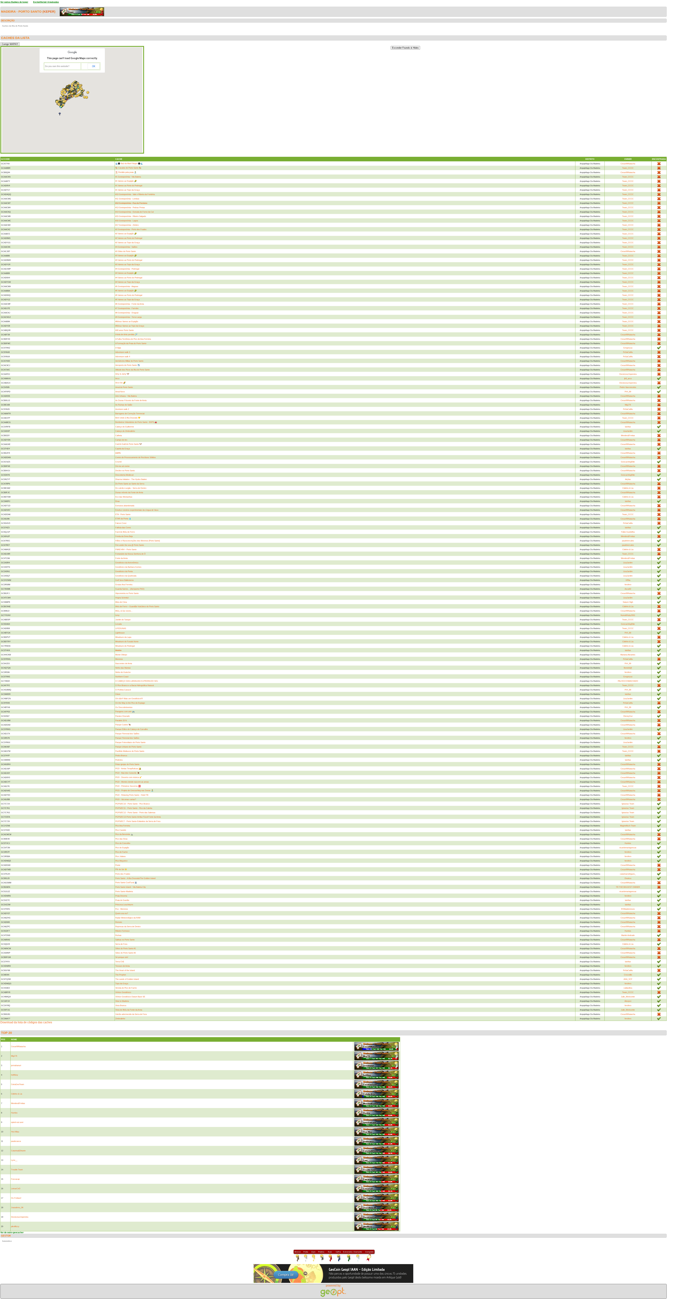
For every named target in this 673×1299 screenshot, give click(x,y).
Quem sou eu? (121, 913)
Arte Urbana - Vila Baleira (126, 396)
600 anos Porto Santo (124, 330)
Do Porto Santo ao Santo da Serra (129, 484)
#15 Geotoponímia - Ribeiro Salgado (130, 216)
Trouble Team (17, 1170)
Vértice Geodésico (123, 992)
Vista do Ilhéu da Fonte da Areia (128, 1010)
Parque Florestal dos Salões (127, 734)
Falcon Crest (120, 523)
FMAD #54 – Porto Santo (126, 549)
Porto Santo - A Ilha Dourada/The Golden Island (135, 878)
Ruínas (118, 935)
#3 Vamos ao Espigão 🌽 (126, 255)
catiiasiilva (628, 988)
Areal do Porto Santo (124, 387)
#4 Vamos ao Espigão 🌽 (126, 273)
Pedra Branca (121, 755)
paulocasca (16, 1141)
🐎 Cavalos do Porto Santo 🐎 (128, 168)
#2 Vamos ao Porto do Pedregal (128, 238)
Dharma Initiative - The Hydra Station (131, 479)
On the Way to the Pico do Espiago (130, 703)
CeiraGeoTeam (17, 1084)
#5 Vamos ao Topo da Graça (127, 299)
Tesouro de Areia (122, 966)
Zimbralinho (120, 1019)
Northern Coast (121, 677)
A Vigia (118, 348)
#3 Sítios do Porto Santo (125, 251)
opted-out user (17, 1122)
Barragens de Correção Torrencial (129, 413)
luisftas (628, 427)
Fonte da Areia (121, 558)
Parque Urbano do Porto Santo (128, 747)
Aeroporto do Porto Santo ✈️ (127, 365)
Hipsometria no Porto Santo (127, 593)
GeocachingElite (628, 462)
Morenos (119, 659)
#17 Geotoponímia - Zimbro (127, 225)
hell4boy (14, 1075)
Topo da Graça (121, 983)
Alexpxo (627, 1001)
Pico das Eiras (121, 839)
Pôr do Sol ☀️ (121, 869)
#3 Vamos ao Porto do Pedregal (128, 260)
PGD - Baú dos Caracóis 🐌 (127, 773)
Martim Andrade (628, 935)
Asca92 (628, 589)
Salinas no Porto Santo (125, 940)
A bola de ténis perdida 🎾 (126, 334)
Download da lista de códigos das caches (26, 1022)
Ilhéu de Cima (121, 602)
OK (93, 66)
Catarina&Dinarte (18, 1151)
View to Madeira (122, 1001)
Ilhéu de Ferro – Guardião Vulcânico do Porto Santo (137, 606)
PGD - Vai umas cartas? (125, 799)
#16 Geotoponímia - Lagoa (126, 221)
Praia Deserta (121, 896)
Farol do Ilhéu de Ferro (125, 532)
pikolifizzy (15, 1226)
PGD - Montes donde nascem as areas (132, 782)
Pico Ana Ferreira (122, 826)
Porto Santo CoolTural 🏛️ (126, 882)
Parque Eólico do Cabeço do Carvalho (131, 729)
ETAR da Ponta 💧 (123, 519)
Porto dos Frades (122, 874)
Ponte (117, 865)
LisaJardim (628, 431)
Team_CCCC (628, 168)
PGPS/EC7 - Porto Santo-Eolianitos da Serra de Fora (137, 821)
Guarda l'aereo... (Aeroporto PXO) (129, 589)
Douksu (628, 878)
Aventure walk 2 (122, 409)
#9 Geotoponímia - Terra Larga (128, 317)
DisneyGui (627, 716)
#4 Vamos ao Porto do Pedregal (128, 278)
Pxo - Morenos (121, 909)
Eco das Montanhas (123, 497)
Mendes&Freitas (628, 435)
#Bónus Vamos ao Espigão (126, 321)
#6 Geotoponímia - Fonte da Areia (129, 304)
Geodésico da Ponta (124, 571)
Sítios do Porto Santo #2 (125, 953)
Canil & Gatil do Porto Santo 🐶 (128, 444)
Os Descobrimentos (123, 707)
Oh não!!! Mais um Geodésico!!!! (129, 698)
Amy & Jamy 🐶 (122, 374)
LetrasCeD (15, 1188)
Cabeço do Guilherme (124, 427)
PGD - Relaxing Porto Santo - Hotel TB (131, 795)
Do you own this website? (57, 66)
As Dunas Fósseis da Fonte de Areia (131, 400)
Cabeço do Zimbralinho (125, 431)
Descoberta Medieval (124, 475)
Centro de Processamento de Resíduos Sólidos (135, 457)
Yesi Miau (15, 1132)
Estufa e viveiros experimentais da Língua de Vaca (136, 510)
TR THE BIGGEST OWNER (628, 887)
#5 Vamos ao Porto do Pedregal (128, 295)
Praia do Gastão (122, 900)
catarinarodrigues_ (628, 874)
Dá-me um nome (122, 466)
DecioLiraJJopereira (628, 374)
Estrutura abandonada (124, 506)
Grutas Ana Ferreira (123, 584)
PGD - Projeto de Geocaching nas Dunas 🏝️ (134, 790)
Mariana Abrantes (627, 655)
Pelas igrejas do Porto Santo (127, 764)
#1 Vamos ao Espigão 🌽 (126, 181)
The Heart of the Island (125, 970)
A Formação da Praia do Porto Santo (130, 343)
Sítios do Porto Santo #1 (125, 948)
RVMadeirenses (628, 909)
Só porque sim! (121, 957)
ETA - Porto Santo (122, 514)
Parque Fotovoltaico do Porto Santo (130, 742)
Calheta (118, 435)
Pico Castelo (120, 830)
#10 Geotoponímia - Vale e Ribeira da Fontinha (135, 194)
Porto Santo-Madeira (124, 891)
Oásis (117, 694)
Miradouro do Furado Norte (126, 641)
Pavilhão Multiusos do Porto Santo (129, 751)
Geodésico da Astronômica (126, 563)
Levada (118, 624)
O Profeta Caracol (123, 690)
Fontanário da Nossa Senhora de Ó (130, 554)
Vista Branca (120, 1005)
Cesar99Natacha (628, 164)
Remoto (118, 922)
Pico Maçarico (121, 861)
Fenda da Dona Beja (124, 536)
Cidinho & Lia (627, 488)
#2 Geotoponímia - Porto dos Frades (131, 229)
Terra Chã (119, 962)
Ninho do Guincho (123, 672)
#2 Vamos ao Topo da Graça (127, 242)
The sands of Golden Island (127, 979)
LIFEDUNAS (120, 628)
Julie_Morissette (628, 997)
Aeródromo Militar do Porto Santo (129, 361)
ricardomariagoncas (627, 848)
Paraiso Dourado (122, 716)
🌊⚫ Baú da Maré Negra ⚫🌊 (129, 163)
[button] (68, 99)
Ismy (117, 615)
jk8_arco (628, 378)
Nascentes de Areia (123, 663)
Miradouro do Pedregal (125, 646)
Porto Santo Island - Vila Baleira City (130, 887)
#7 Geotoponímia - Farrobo (126, 308)
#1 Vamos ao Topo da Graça (127, 190)
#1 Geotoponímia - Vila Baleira (128, 177)
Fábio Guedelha (628, 532)
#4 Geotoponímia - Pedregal (127, 269)
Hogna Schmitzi (122, 598)
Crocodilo (628, 975)
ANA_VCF (628, 979)
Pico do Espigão (122, 848)
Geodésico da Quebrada (125, 576)
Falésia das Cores (123, 527)
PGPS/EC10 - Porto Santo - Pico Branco (132, 804)
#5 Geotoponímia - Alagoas (126, 286)
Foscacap (15, 1179)
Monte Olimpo (121, 655)
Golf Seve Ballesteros (124, 580)
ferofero (628, 584)
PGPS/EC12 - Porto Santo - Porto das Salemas (135, 812)
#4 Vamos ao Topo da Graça (127, 282)
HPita (628, 580)
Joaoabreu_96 (17, 1207)
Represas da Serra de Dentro (128, 926)
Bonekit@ (628, 668)
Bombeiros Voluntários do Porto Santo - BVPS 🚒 (136, 422)
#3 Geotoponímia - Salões (126, 247)
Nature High (628, 602)
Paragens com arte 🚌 (125, 711)
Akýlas (628, 479)
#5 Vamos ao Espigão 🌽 (126, 291)
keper (48, 11)
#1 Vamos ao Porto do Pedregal (128, 185)
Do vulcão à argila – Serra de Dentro (130, 488)
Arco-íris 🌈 (120, 383)
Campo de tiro (121, 440)
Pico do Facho (121, 852)
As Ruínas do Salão (123, 405)
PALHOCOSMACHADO (628, 681)
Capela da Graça (122, 449)
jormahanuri (16, 1065)
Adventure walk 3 (122, 352)
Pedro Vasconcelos (628, 387)
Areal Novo (120, 392)
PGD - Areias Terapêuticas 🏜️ (128, 768)
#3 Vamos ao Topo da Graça (127, 264)
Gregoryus (628, 348)
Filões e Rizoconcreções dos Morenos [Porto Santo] (137, 541)
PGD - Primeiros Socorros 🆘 (128, 786)
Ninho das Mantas (123, 668)
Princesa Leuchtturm (124, 905)
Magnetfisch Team (628, 826)
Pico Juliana (120, 856)
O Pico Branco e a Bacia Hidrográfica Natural (134, 685)
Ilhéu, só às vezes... (123, 611)
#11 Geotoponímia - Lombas (127, 199)
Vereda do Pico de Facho (126, 988)
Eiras (117, 501)
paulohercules (628, 541)
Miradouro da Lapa (123, 637)
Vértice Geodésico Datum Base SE (130, 997)
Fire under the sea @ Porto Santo (129, 545)
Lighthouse (120, 633)
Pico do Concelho (122, 843)
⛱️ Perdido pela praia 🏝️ (126, 172)
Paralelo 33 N (121, 720)
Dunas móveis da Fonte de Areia (129, 492)
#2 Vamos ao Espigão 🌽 (126, 234)
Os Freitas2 (16, 1198)
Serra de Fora (121, 944)
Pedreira (119, 760)
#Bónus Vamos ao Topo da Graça (129, 326)
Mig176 (628, 405)
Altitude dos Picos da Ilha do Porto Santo (132, 370)
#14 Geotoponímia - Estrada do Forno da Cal (134, 212)
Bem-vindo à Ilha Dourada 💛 (127, 418)
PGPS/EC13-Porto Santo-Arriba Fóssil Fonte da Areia (138, 817)
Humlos (628, 843)
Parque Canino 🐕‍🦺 (123, 725)
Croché (118, 462)
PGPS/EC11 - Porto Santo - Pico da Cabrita (133, 808)
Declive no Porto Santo (125, 470)
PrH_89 (628, 392)
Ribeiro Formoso (122, 931)
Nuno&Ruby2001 (628, 615)
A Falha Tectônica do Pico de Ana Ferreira (133, 339)
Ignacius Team (628, 804)
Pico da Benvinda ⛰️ (124, 834)
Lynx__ (14, 1160)
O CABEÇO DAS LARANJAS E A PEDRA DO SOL (136, 681)
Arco (117, 378)
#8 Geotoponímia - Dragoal (126, 313)
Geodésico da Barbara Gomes (128, 567)
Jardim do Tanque (123, 620)
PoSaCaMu (628, 352)
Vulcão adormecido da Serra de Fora (131, 1014)
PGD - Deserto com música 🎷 (128, 777)
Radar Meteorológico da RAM (127, 918)
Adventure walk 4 (122, 356)
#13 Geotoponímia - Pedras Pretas (130, 207)
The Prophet (120, 975)
